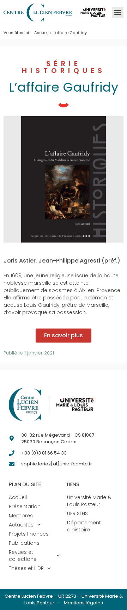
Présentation (25, 506)
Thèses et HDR (26, 568)
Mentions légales (83, 602)
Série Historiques (63, 67)
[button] (117, 12)
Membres (21, 515)
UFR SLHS (77, 513)
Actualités (21, 524)
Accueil (41, 32)
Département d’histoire (84, 526)
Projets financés (29, 533)
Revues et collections (22, 556)
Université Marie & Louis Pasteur (89, 501)
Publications (24, 542)
